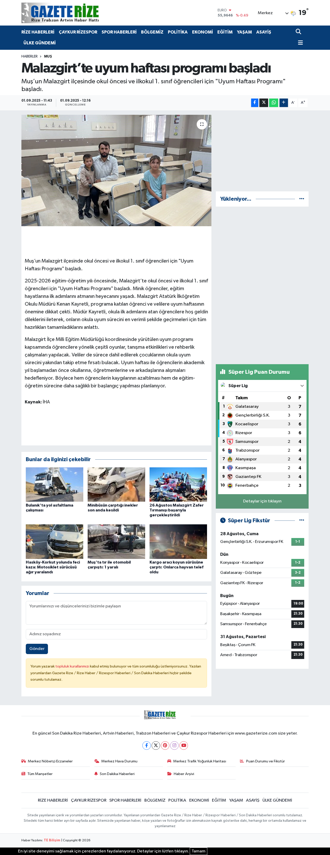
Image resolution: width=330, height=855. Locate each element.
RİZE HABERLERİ (37, 32)
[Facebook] (146, 745)
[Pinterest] (165, 745)
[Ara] (299, 32)
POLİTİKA (178, 32)
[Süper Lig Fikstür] (301, 520)
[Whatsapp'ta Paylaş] (273, 103)
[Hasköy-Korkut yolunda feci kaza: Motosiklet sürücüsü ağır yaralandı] (54, 541)
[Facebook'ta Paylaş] (254, 103)
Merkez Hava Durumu (119, 761)
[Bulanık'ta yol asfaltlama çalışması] (54, 484)
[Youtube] (183, 745)
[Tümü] (301, 199)
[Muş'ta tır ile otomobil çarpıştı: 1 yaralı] (116, 541)
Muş (48, 56)
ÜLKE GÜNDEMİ (39, 43)
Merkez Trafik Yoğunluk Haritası (199, 761)
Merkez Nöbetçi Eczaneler (50, 761)
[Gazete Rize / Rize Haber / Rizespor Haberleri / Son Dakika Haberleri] (73, 13)
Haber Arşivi (184, 774)
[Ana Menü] (299, 43)
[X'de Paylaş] (263, 103)
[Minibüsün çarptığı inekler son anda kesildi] (116, 484)
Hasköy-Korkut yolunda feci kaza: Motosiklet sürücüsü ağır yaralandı (53, 567)
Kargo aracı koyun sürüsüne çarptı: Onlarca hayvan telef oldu (176, 567)
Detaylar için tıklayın (262, 501)
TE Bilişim (52, 840)
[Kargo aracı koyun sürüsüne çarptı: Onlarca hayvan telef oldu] (178, 541)
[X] (156, 745)
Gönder (37, 649)
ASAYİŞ (263, 32)
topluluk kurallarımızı (72, 666)
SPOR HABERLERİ (119, 32)
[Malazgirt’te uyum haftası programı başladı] (116, 170)
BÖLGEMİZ (152, 32)
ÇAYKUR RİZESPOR (78, 32)
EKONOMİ (202, 32)
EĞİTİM (225, 32)
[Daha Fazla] (283, 103)
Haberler (29, 56)
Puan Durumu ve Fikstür (265, 761)
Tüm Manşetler (40, 774)
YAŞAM (244, 32)
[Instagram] (174, 745)
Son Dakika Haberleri (117, 774)
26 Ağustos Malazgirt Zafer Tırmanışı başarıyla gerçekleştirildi (177, 510)
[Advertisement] (262, 151)
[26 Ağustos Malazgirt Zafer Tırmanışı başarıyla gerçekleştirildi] (178, 484)
